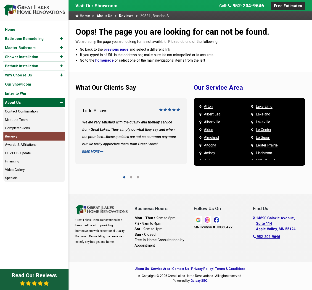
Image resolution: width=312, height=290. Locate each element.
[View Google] (198, 219)
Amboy (209, 153)
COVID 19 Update (18, 153)
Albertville (212, 122)
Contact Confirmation (21, 111)
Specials (11, 178)
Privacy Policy (202, 269)
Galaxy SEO (198, 280)
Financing (12, 161)
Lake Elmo (264, 106)
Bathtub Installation (21, 66)
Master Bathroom (20, 48)
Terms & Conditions (230, 269)
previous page (116, 49)
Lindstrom (264, 153)
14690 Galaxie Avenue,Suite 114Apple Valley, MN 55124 (276, 223)
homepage (104, 60)
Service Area (160, 269)
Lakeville (263, 122)
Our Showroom (18, 84)
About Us (13, 102)
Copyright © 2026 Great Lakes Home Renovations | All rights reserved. (192, 276)
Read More (91, 151)
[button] (61, 38)
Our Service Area (218, 87)
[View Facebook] (216, 219)
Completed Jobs (17, 128)
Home (10, 29)
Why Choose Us (18, 75)
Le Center (263, 130)
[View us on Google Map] (254, 223)
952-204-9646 (247, 5)
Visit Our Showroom (96, 5)
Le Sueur (263, 137)
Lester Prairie (267, 145)
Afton (208, 106)
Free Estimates (288, 6)
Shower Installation (21, 57)
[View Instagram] (207, 219)
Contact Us (180, 269)
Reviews (11, 136)
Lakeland (263, 114)
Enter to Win (15, 93)
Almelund (211, 137)
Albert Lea (212, 114)
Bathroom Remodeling (24, 39)
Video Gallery (15, 170)
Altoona (210, 145)
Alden (208, 130)
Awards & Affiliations (21, 145)
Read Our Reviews (34, 275)
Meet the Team (16, 120)
